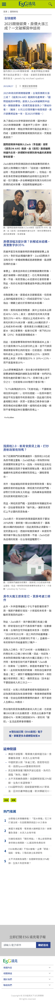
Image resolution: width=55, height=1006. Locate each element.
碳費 (13, 800)
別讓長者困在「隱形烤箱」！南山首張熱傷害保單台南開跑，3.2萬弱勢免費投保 (30, 840)
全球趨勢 (10, 18)
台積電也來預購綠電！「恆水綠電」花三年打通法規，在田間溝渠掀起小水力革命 (30, 820)
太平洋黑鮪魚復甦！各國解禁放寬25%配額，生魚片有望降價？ (30, 780)
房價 (6, 800)
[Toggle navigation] (4, 4)
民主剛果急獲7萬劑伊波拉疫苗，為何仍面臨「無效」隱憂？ (29, 772)
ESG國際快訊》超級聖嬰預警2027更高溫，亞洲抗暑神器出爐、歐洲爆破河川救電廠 (30, 789)
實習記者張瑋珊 (29, 86)
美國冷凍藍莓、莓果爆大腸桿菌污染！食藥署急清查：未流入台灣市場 (30, 756)
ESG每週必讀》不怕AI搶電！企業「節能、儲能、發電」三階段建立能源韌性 (29, 851)
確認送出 (43, 945)
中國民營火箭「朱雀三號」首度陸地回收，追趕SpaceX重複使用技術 (28, 764)
